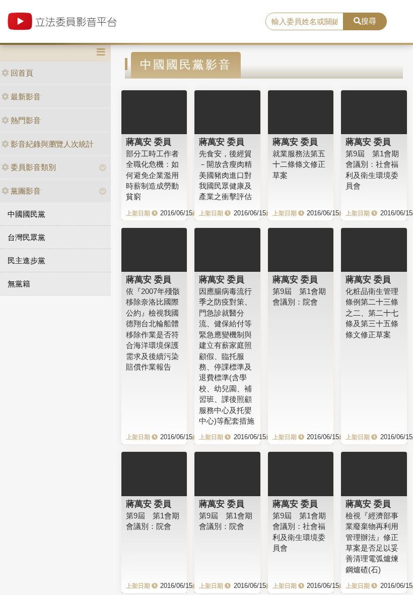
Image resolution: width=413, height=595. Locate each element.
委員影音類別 (33, 167)
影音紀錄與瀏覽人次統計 (52, 144)
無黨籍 (19, 283)
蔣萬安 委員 (148, 141)
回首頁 (22, 73)
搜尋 (368, 21)
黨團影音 (26, 191)
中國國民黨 (26, 214)
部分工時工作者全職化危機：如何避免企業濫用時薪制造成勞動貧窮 (152, 175)
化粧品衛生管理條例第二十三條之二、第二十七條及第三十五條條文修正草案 (372, 313)
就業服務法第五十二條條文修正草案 (298, 164)
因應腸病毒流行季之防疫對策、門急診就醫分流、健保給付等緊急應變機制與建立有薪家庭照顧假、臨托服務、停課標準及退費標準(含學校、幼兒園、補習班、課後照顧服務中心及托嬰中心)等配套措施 (226, 356)
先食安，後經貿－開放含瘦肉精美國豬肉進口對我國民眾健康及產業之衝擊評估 (225, 175)
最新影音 (26, 96)
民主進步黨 (26, 260)
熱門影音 (26, 120)
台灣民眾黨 (26, 237)
